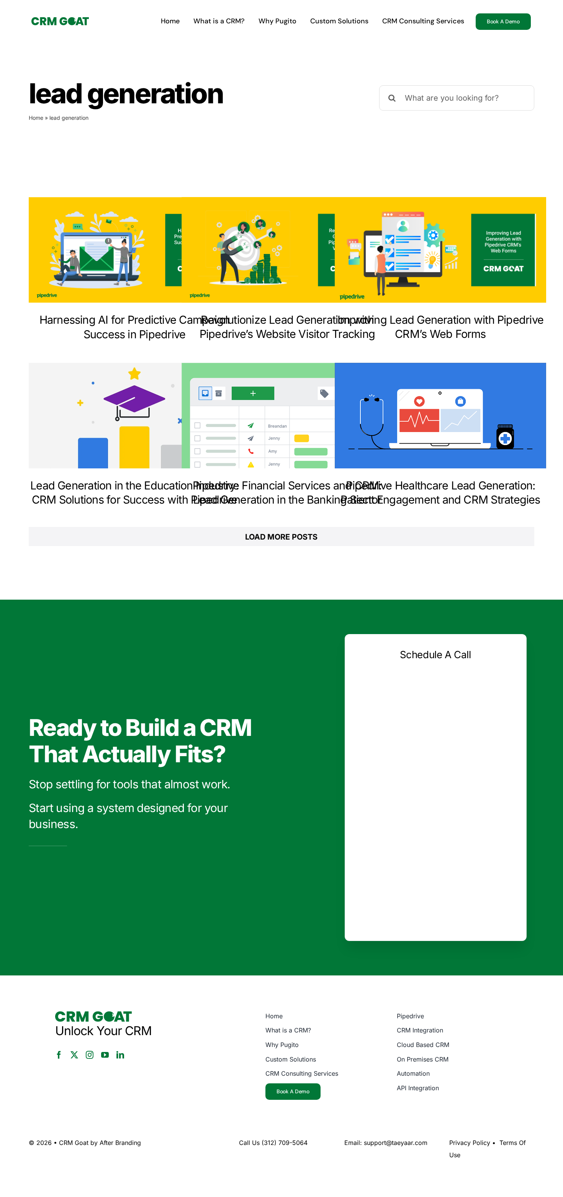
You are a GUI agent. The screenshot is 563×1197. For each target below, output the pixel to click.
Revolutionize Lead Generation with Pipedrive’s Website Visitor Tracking (287, 327)
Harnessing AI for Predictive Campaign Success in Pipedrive (134, 327)
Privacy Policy (469, 1142)
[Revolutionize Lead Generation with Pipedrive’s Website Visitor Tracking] (287, 250)
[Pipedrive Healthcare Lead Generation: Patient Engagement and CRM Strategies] (440, 415)
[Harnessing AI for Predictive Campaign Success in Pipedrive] (134, 250)
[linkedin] (120, 1055)
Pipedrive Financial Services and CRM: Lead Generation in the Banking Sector (287, 492)
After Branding (120, 1142)
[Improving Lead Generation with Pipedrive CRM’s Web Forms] (440, 250)
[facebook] (59, 1055)
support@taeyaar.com (395, 1142)
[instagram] (89, 1055)
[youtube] (105, 1055)
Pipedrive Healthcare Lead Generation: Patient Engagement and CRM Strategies (440, 492)
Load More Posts (281, 536)
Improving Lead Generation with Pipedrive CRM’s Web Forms (440, 327)
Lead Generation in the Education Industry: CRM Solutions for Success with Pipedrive (134, 492)
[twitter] (74, 1055)
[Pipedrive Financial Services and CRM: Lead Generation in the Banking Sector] (287, 415)
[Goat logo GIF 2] (60, 21)
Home (36, 117)
